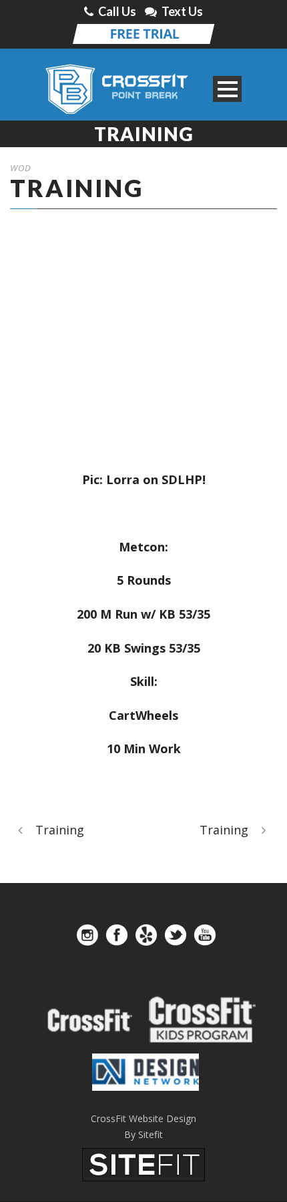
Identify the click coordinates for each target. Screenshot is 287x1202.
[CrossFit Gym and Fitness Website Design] (143, 1163)
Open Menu (227, 89)
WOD (20, 168)
